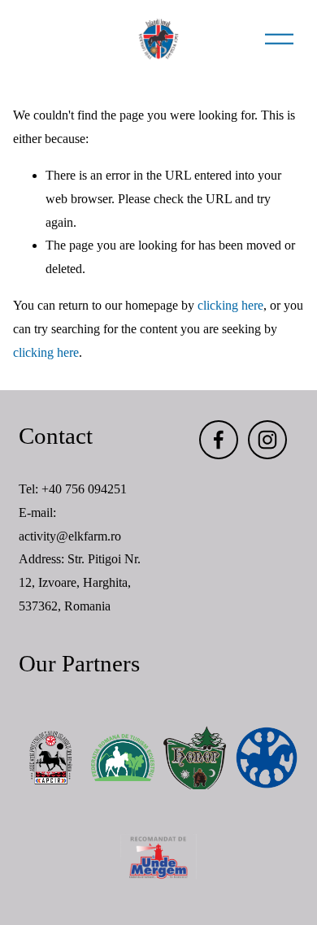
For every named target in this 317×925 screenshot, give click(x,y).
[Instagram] (267, 439)
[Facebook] (218, 439)
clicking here (230, 305)
